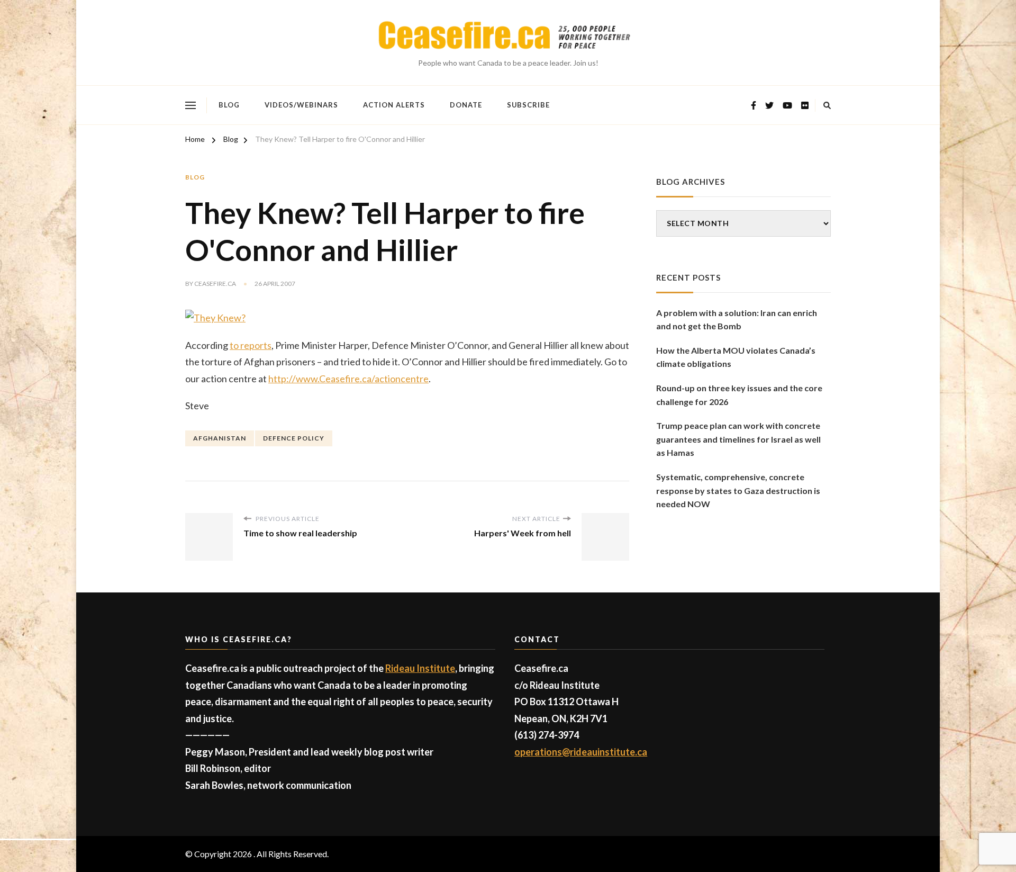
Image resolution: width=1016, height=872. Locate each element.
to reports (250, 345)
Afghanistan (219, 438)
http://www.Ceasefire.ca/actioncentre (348, 378)
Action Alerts (394, 105)
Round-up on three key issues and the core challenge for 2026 (739, 395)
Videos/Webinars (301, 105)
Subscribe (528, 105)
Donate (466, 105)
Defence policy (293, 438)
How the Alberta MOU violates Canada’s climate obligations (735, 357)
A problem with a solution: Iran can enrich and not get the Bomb (736, 319)
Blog (229, 105)
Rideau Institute (420, 668)
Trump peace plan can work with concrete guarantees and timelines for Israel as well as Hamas (738, 438)
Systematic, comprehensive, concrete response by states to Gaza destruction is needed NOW (738, 490)
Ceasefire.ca (215, 283)
